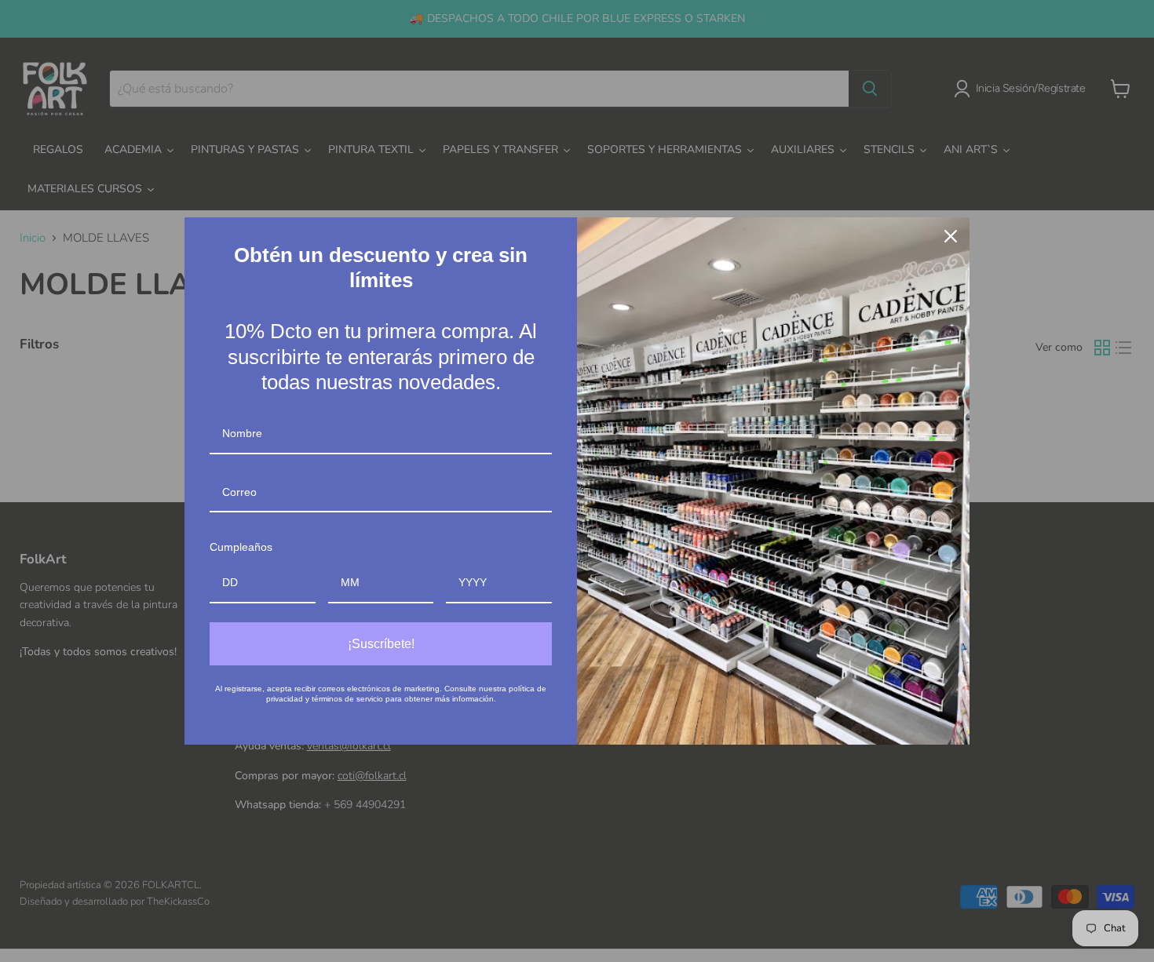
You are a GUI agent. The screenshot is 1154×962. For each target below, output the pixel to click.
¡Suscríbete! (381, 643)
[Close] (951, 236)
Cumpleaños (241, 547)
